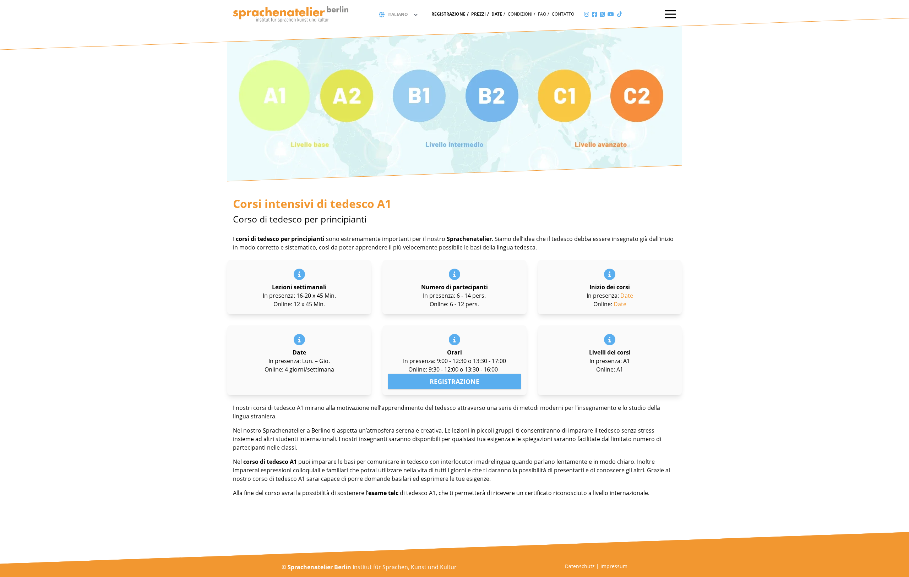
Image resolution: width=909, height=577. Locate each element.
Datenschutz (580, 566)
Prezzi (478, 14)
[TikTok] (619, 14)
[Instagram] (586, 14)
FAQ (542, 14)
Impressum (613, 566)
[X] (602, 14)
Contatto (563, 14)
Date (496, 14)
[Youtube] (611, 14)
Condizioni (520, 14)
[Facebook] (594, 14)
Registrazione (448, 14)
